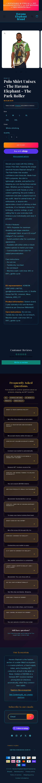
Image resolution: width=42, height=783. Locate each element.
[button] (4, 16)
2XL (7, 120)
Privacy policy (30, 771)
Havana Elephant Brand (19, 769)
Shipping (18, 105)
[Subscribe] (30, 716)
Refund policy (18, 771)
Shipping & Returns (16, 397)
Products (8, 400)
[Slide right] (25, 72)
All (6, 397)
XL (27, 115)
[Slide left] (16, 72)
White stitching (12, 128)
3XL (16, 120)
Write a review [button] (21, 362)
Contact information (22, 778)
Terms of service (15, 775)
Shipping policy (28, 775)
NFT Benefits (29, 397)
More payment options (21, 156)
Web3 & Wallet (18, 400)
